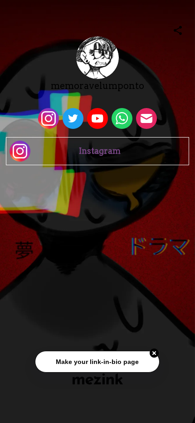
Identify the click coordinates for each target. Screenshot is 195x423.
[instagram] (48, 118)
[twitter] (73, 118)
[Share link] (177, 29)
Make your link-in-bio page (97, 362)
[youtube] (97, 118)
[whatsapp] (122, 118)
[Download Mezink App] (98, 379)
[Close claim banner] (154, 353)
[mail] (146, 118)
